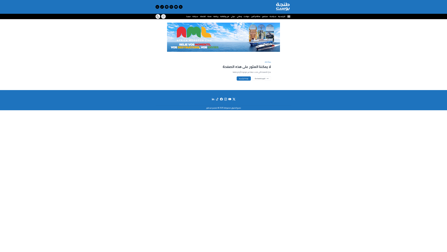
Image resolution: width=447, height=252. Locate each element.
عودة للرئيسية (244, 78)
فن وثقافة (224, 16)
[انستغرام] (171, 7)
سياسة (273, 16)
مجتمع (265, 16)
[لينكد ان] (157, 7)
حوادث (246, 16)
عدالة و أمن (255, 16)
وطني (239, 16)
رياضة (215, 16)
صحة (209, 16)
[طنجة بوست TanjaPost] (283, 7)
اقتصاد (203, 16)
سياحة (195, 16)
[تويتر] (181, 7)
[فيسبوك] (167, 7)
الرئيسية (281, 16)
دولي (233, 16)
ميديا (188, 16)
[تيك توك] (162, 7)
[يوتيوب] (176, 7)
